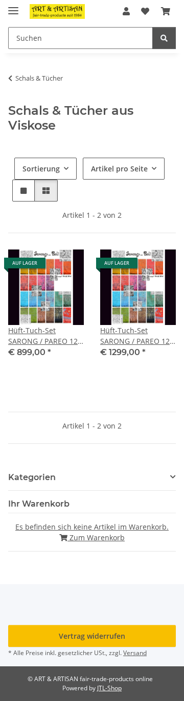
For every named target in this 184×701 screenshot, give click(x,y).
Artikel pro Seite (119, 168)
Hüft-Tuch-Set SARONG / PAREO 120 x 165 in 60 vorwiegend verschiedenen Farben (137, 336)
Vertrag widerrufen (92, 636)
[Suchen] (164, 38)
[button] (126, 11)
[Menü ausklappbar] (13, 6)
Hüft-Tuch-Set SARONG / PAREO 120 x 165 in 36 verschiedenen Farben (45, 336)
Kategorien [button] (32, 477)
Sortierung (41, 168)
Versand (135, 652)
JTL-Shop (109, 688)
